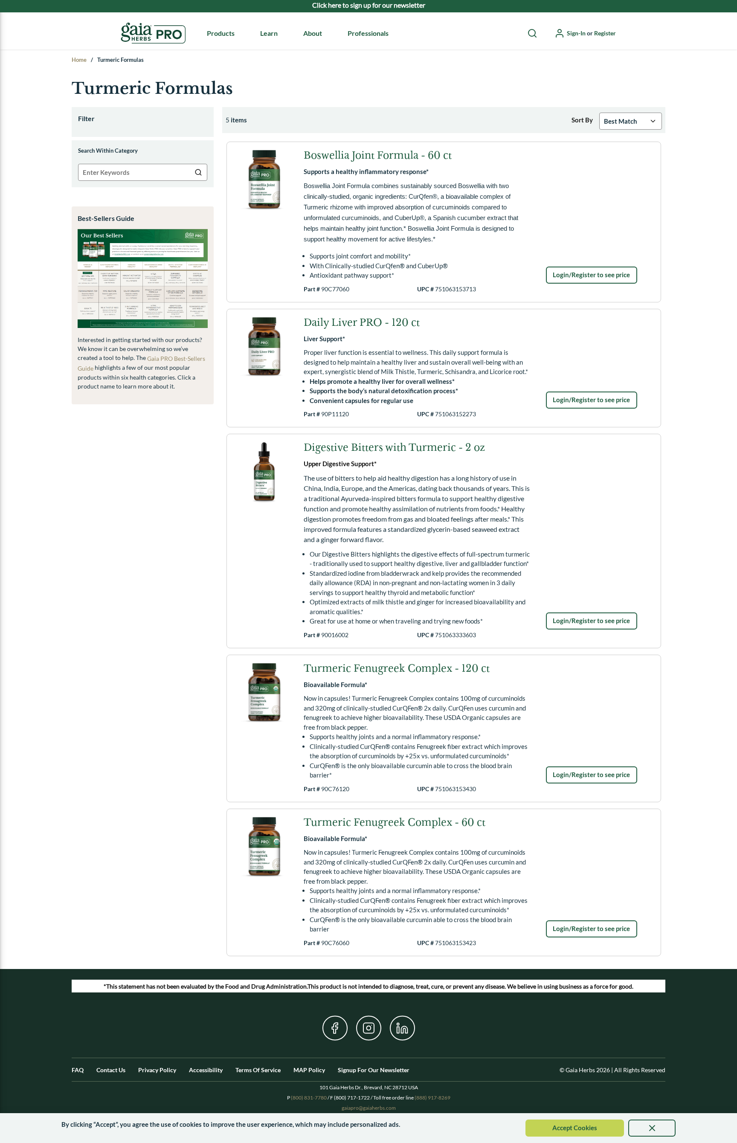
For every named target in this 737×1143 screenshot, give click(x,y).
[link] (591, 275)
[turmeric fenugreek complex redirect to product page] (264, 692)
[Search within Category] (198, 172)
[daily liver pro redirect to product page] (264, 346)
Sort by (582, 120)
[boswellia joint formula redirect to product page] (264, 179)
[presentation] (652, 1128)
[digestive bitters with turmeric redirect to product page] (264, 471)
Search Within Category (108, 150)
